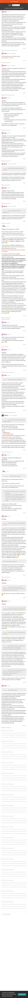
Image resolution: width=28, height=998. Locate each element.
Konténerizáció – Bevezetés (8, 57)
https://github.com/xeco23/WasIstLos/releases (12, 505)
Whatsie (8, 432)
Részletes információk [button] (7, 995)
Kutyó (4, 100)
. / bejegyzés (13, 1)
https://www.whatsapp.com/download (10, 429)
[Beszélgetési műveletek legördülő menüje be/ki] (26, 1)
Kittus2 (4, 68)
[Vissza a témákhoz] (1, 1)
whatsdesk (17, 435)
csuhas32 (5, 457)
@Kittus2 (18, 241)
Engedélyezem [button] (22, 994)
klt (3, 337)
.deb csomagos (13, 437)
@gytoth (12, 241)
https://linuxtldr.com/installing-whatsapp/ (11, 483)
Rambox (6, 438)
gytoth (4, 136)
